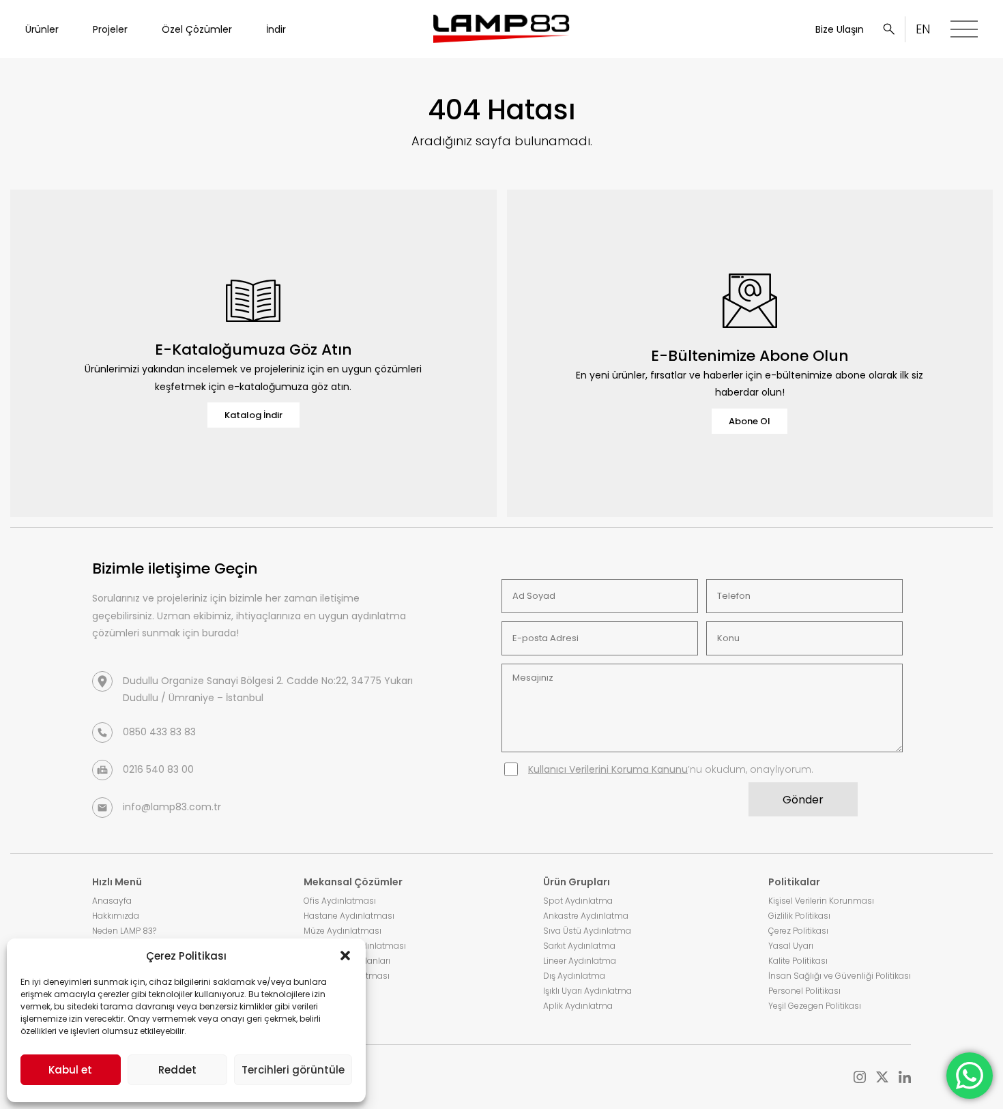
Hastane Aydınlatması (349, 915)
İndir (276, 29)
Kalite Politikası (798, 960)
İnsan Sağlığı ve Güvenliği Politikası (839, 975)
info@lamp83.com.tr (172, 807)
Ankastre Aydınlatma (585, 915)
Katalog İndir (253, 415)
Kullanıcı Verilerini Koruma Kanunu (608, 769)
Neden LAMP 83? (124, 930)
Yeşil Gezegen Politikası (814, 1005)
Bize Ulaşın (839, 29)
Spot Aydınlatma (578, 900)
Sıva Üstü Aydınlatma (587, 930)
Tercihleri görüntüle (293, 1070)
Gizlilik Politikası (799, 915)
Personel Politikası (804, 990)
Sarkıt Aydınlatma (579, 945)
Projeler (110, 29)
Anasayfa (112, 900)
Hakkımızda (115, 915)
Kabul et (70, 1070)
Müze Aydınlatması (342, 930)
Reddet (177, 1070)
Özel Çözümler (197, 29)
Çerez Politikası (798, 930)
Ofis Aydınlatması (340, 900)
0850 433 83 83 (159, 732)
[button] (345, 955)
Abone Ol (749, 421)
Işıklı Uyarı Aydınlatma (587, 990)
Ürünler (42, 29)
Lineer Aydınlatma (579, 960)
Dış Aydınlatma (574, 975)
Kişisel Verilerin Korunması (821, 900)
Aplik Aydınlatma (578, 1005)
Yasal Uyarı (790, 945)
